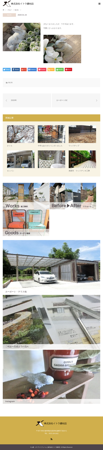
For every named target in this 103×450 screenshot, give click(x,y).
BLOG (9, 15)
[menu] (99, 4)
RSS (51, 439)
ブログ (9, 10)
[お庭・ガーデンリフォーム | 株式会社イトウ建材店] (18, 4)
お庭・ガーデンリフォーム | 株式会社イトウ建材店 (46, 447)
